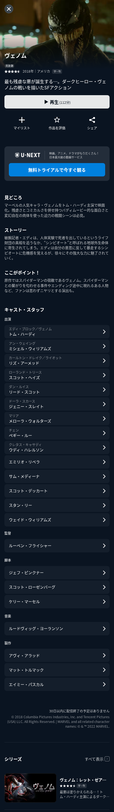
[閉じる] (8, 8)
